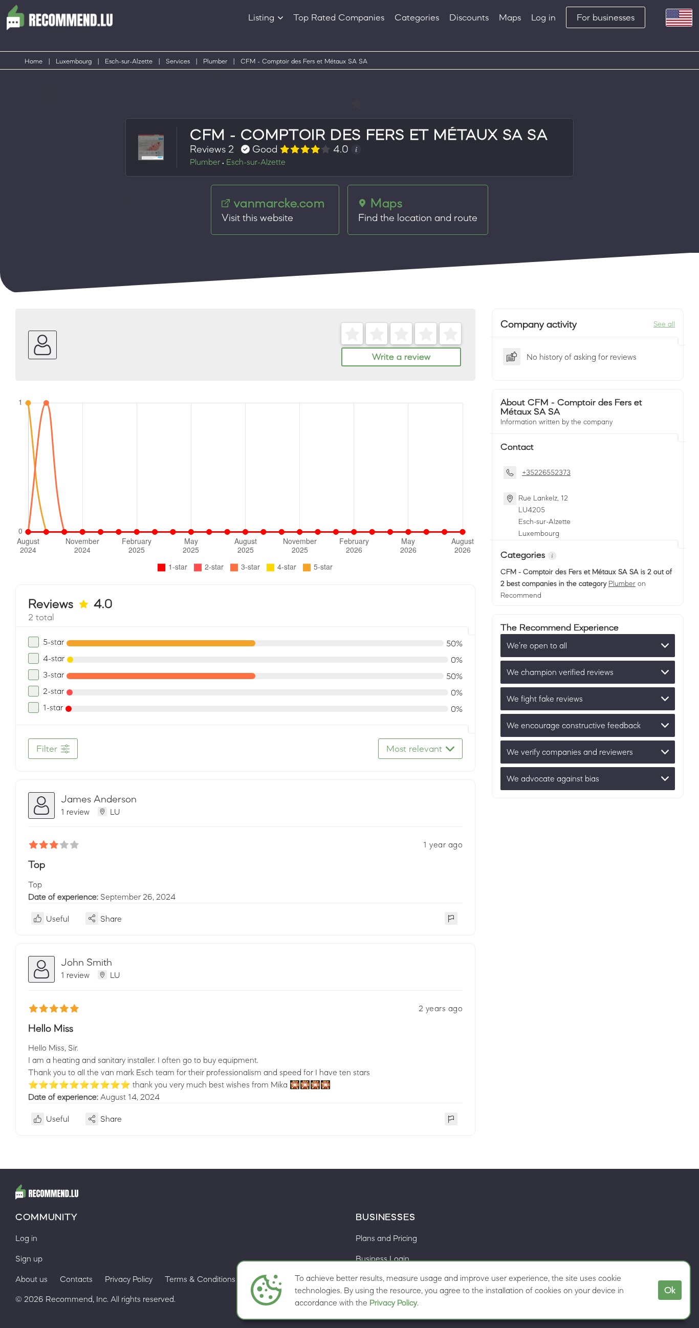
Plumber (215, 61)
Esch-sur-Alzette (128, 61)
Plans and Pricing (386, 1238)
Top (36, 864)
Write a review (401, 356)
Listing (261, 17)
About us (31, 1279)
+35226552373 (546, 472)
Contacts (76, 1279)
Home (33, 61)
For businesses (606, 17)
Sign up (28, 1258)
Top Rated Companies (338, 17)
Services (178, 61)
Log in (543, 17)
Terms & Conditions (200, 1279)
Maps (510, 17)
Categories (417, 17)
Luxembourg (74, 61)
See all (664, 324)
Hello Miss (50, 1028)
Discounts (469, 17)
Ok (669, 1290)
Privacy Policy (393, 1302)
